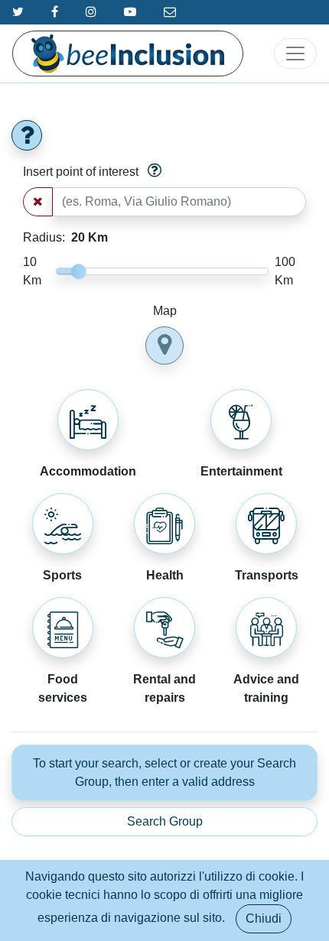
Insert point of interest (80, 171)
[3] (241, 419)
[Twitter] (18, 11)
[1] (266, 523)
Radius (65, 237)
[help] (26, 135)
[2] (62, 523)
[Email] (169, 11)
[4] (164, 523)
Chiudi (264, 918)
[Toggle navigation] (295, 53)
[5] (88, 419)
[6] (164, 627)
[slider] (78, 271)
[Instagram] (91, 11)
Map (165, 310)
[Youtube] (130, 11)
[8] (266, 627)
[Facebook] (54, 11)
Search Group (165, 821)
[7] (62, 627)
